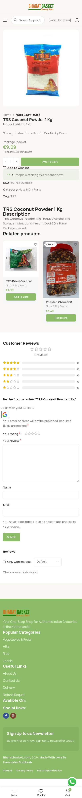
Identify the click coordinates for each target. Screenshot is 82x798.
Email (6, 504)
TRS (13, 196)
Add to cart (50, 161)
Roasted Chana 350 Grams (59, 303)
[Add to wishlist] (35, 244)
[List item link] (41, 639)
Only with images (19, 562)
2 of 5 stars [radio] (29, 433)
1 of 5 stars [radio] (26, 433)
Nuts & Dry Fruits (28, 115)
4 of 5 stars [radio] (35, 433)
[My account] (77, 20)
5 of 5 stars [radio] (38, 433)
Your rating (11, 433)
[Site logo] (41, 7)
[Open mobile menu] (5, 20)
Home (7, 115)
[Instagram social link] (13, 716)
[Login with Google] (4, 414)
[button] (21, 297)
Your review (12, 440)
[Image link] (16, 612)
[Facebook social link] (6, 716)
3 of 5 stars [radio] (32, 433)
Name (7, 487)
